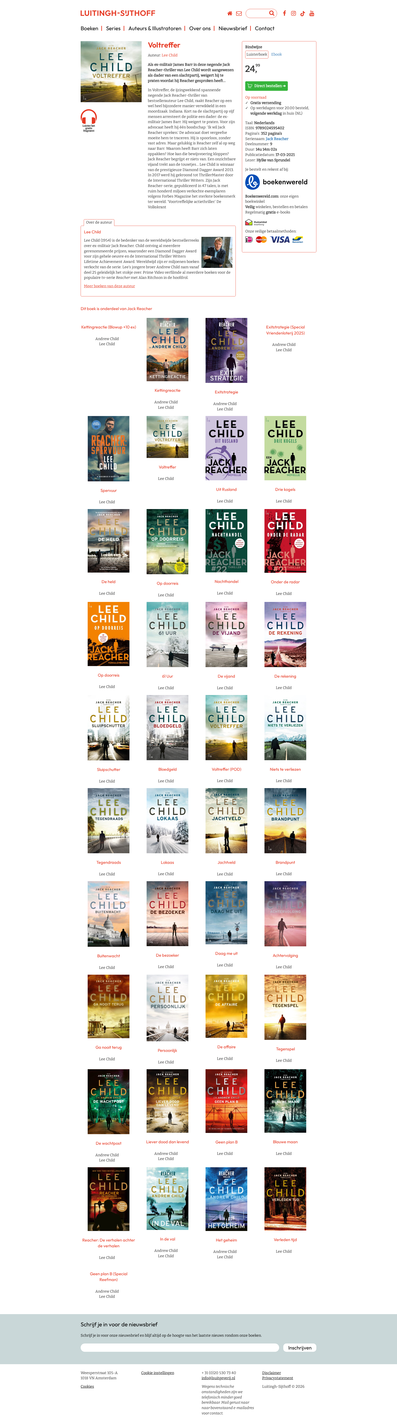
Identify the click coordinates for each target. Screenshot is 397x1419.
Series (113, 28)
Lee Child (170, 55)
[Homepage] (230, 14)
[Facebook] (284, 14)
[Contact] (239, 14)
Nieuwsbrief (233, 28)
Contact (265, 28)
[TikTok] (302, 15)
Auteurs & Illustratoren (154, 28)
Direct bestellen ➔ (270, 86)
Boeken (89, 28)
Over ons (200, 28)
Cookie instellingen (157, 1373)
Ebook (276, 54)
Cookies (87, 1386)
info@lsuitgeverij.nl (218, 1378)
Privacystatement (277, 1378)
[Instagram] (293, 14)
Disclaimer (271, 1373)
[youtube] (312, 14)
